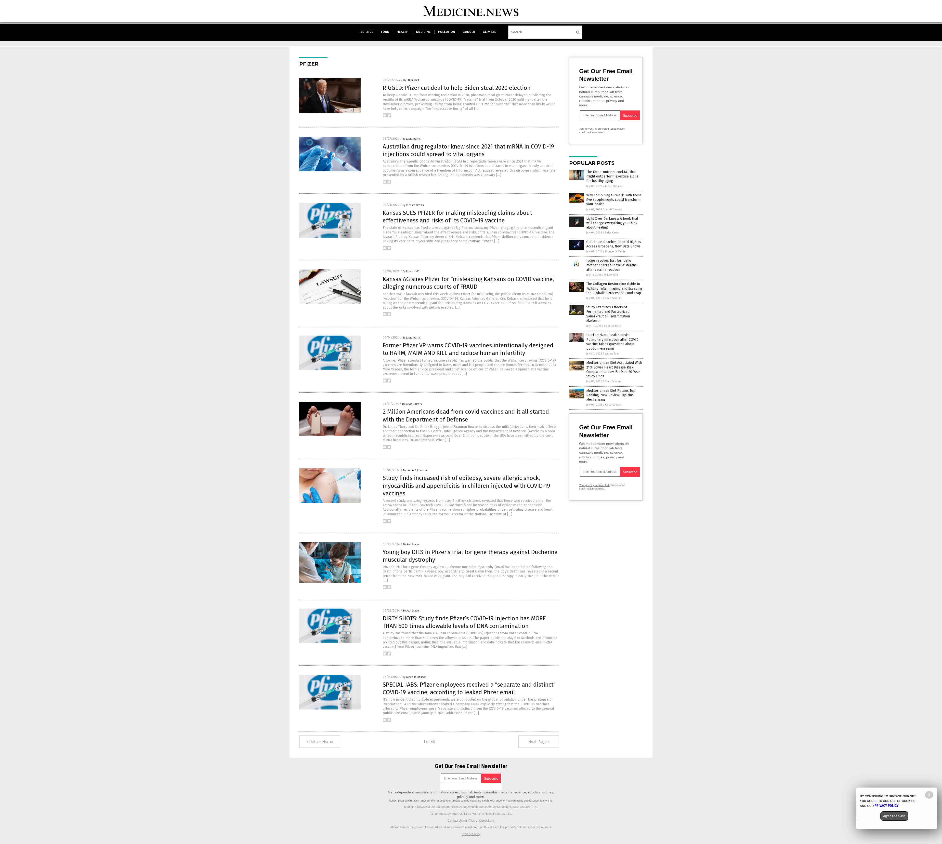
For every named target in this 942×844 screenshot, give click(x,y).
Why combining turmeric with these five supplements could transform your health (614, 199)
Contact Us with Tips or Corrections (471, 820)
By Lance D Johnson (415, 470)
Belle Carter (612, 232)
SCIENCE (366, 32)
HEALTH (402, 32)
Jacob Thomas (613, 186)
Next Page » (539, 741)
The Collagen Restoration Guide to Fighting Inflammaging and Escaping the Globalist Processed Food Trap (614, 288)
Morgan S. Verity (615, 251)
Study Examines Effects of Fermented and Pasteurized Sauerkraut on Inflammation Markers (608, 314)
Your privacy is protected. (594, 128)
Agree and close (894, 816)
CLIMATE (489, 32)
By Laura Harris (411, 138)
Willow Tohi (611, 274)
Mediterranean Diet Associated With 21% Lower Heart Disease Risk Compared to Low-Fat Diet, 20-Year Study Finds (614, 369)
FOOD (385, 32)
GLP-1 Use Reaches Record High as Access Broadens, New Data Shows (613, 244)
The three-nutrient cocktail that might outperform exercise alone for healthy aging (612, 176)
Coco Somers (613, 298)
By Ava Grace (411, 544)
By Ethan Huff (411, 80)
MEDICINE (423, 32)
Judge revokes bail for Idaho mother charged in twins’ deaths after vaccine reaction (611, 265)
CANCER (469, 32)
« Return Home (319, 741)
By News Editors (412, 404)
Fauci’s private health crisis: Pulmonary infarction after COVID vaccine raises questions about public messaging (612, 342)
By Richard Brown (413, 205)
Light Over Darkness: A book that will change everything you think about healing (612, 223)
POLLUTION (446, 32)
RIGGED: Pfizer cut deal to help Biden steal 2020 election (457, 87)
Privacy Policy (471, 834)
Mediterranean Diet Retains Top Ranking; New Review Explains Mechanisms (610, 395)
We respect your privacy (445, 800)
